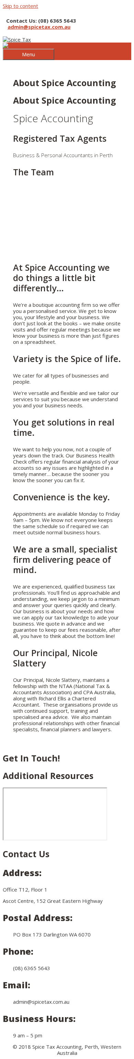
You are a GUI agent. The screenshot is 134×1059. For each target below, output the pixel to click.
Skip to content (20, 5)
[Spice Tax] (17, 45)
